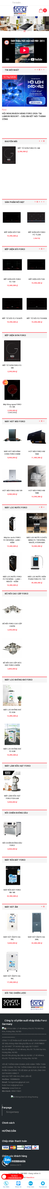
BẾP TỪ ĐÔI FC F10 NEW (37, 318)
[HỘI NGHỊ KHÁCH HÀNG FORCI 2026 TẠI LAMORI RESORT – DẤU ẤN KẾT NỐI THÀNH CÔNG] (24, 91)
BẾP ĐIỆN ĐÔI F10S (12, 232)
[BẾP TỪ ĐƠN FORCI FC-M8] (9, 155)
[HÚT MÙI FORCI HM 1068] (37, 437)
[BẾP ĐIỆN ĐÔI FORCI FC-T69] (12, 264)
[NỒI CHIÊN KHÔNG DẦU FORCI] (12, 828)
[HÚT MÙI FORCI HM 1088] (37, 476)
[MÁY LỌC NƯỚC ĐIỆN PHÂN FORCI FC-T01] (37, 562)
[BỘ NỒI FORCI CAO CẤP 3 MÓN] (12, 609)
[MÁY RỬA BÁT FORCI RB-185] (12, 875)
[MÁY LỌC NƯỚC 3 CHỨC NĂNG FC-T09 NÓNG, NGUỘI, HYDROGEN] (37, 523)
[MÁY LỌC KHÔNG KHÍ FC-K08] (12, 734)
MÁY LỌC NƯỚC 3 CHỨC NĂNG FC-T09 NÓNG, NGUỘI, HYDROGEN (37, 539)
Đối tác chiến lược (15, 993)
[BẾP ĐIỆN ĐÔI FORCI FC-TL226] (37, 217)
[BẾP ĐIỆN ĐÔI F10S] (12, 217)
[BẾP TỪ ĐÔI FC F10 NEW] (37, 303)
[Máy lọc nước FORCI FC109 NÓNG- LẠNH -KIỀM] (12, 523)
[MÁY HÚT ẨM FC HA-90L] (12, 961)
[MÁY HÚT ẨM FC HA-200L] (37, 922)
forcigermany (12, 1112)
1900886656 (14, 1177)
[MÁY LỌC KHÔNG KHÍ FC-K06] (12, 695)
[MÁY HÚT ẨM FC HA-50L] (12, 922)
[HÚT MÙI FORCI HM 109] (12, 476)
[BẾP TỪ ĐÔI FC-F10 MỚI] (12, 303)
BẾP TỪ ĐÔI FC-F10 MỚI (12, 318)
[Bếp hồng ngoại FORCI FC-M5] (12, 390)
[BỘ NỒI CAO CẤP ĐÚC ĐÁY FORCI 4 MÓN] (12, 648)
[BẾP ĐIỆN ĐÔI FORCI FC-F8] (20, 11)
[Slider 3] (24, 24)
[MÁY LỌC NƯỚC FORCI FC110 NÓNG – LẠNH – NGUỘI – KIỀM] (12, 562)
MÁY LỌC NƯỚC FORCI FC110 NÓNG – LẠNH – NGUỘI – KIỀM (12, 579)
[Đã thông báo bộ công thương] (24, 1097)
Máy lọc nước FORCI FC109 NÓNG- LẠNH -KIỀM (12, 539)
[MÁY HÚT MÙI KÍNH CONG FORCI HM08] (12, 437)
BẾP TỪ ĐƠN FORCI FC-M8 (29, 148)
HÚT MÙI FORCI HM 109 (12, 491)
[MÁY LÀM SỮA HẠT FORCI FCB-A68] (12, 781)
